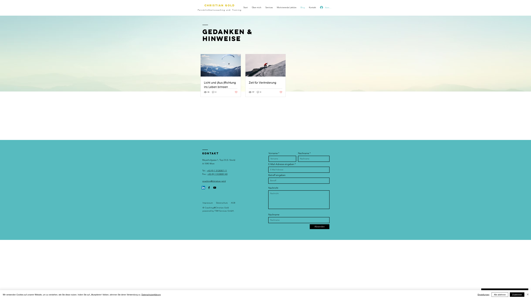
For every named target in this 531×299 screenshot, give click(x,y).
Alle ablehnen (500, 294)
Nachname (303, 153)
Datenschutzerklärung (151, 294)
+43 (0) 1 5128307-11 (217, 170)
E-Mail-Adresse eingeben (281, 164)
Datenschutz (222, 203)
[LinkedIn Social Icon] (203, 187)
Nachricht (273, 188)
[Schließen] (527, 294)
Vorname (273, 153)
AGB (233, 203)
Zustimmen (517, 294)
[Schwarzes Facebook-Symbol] (209, 187)
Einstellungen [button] (483, 294)
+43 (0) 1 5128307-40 (217, 174)
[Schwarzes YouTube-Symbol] (214, 187)
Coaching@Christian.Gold (217, 207)
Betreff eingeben (276, 175)
